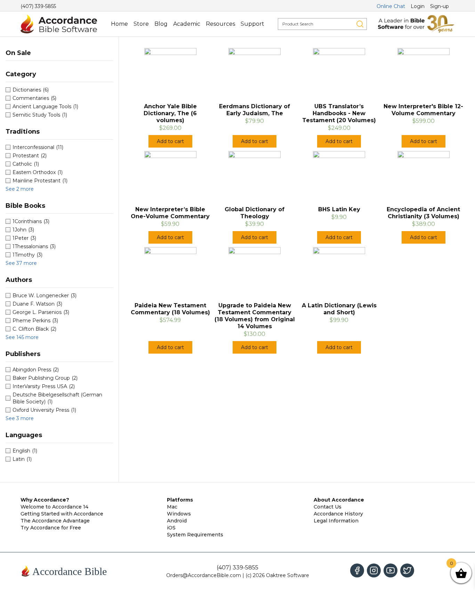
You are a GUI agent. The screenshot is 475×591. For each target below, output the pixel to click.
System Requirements (195, 534)
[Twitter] (407, 570)
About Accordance (339, 500)
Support (252, 24)
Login (418, 6)
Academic (186, 24)
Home (119, 24)
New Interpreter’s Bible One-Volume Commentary (170, 213)
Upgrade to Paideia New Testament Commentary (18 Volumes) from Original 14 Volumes (255, 316)
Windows (179, 514)
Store (141, 24)
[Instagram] (374, 570)
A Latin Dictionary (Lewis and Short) (339, 309)
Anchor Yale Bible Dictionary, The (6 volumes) (170, 113)
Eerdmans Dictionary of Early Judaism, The (254, 110)
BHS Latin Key (339, 209)
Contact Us (327, 507)
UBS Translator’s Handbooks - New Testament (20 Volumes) (339, 113)
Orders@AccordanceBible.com (203, 575)
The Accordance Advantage (55, 521)
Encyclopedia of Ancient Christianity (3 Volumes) (423, 213)
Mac (172, 507)
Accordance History (338, 514)
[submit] (360, 24)
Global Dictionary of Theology (254, 213)
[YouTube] (390, 570)
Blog (161, 24)
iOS (171, 528)
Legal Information (336, 521)
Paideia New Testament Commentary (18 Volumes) (170, 309)
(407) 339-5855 (38, 6)
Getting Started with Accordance (62, 514)
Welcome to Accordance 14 (54, 507)
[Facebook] (357, 570)
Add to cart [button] (170, 141)
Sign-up (439, 6)
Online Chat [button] (391, 6)
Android (177, 521)
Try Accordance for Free (51, 528)
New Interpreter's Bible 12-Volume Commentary (423, 110)
